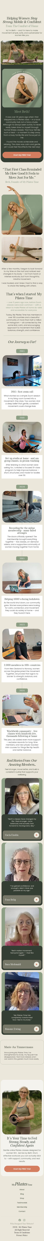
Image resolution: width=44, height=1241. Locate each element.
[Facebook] (20, 1220)
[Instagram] (24, 1220)
